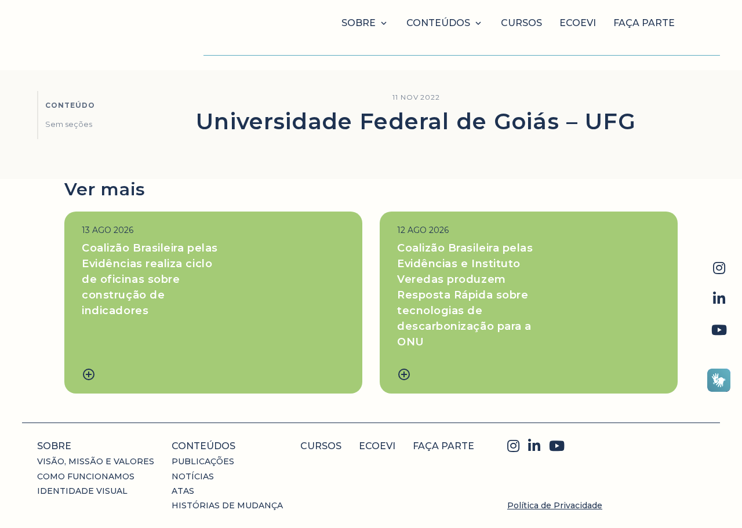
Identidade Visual (82, 491)
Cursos (521, 22)
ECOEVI (577, 22)
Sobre (358, 22)
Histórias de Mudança (227, 505)
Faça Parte (644, 22)
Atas (183, 491)
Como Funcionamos (85, 476)
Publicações (203, 461)
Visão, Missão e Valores (95, 461)
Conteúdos (438, 22)
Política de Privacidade (554, 505)
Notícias (193, 476)
